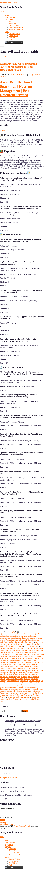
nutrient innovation (32, 668)
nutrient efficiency (18, 668)
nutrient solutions (25, 675)
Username (7, 808)
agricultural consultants (18, 636)
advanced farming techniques (31, 632)
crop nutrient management (29, 648)
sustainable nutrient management (18, 697)
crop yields (17, 652)
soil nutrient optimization (30, 689)
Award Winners (14, 26)
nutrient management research (27, 671)
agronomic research (7, 646)
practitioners (10, 679)
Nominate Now (10, 17)
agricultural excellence (18, 638)
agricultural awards (26, 634)
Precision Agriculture (22, 679)
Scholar (2, 130)
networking (20, 666)
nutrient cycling (5, 668)
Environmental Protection (9, 654)
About (7, 32)
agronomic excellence (34, 644)
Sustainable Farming (16, 695)
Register (3, 822)
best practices (34, 646)
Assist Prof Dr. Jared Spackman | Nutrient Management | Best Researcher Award (19, 66)
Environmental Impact (30, 652)
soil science (27, 691)
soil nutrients (17, 691)
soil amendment (34, 681)
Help (11, 40)
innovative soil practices (30, 664)
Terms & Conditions (16, 30)
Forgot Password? (6, 824)
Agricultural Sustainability (16, 644)
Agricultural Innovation (14, 640)
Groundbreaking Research (9, 662)
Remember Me (8, 817)
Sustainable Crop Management (20, 693)
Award (26, 646)
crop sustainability (6, 652)
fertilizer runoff (15, 660)
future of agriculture (29, 660)
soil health (29, 685)
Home (7, 15)
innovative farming (14, 664)
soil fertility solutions (17, 685)
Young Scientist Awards (8, 3)
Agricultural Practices (31, 640)
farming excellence (29, 656)
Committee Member (16, 28)
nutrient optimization (25, 673)
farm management (14, 656)
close (2, 11)
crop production (38, 650)
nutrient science (12, 675)
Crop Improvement (12, 648)
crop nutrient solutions (23, 650)
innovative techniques (7, 666)
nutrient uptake (14, 677)
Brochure (12, 23)
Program (8, 21)
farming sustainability (14, 658)
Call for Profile (14, 34)
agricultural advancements (9, 634)
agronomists (19, 646)
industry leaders (25, 662)
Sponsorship (13, 36)
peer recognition (26, 677)
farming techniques (30, 658)
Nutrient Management (8, 671)
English (11, 42)
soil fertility (28, 683)
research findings (13, 681)
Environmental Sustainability (29, 654)
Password (7, 813)
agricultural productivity (8, 642)
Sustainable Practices (20, 699)
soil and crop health (17, 683)
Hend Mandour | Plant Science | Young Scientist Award (24, 731)
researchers (24, 681)
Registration (9, 19)
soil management (15, 689)
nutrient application (32, 666)
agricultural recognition (26, 642)
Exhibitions (13, 38)
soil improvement (16, 687)
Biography (11, 632)
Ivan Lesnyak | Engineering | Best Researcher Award (23, 729)
